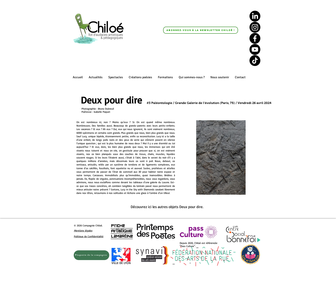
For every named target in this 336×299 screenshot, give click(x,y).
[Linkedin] (254, 16)
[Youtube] (254, 49)
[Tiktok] (254, 60)
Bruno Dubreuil (106, 108)
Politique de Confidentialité (88, 236)
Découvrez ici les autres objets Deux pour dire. (168, 206)
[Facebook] (254, 38)
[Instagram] (254, 27)
